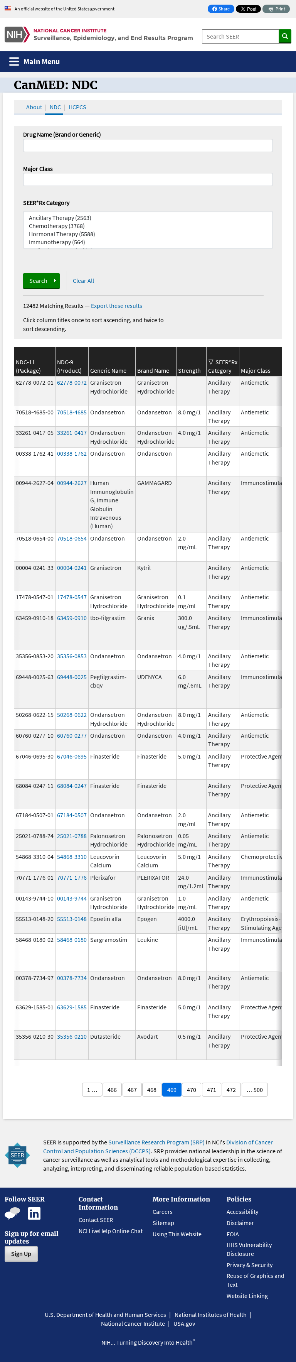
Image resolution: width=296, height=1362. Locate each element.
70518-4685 (72, 412)
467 (132, 1089)
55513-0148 (72, 919)
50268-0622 (72, 714)
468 (151, 1089)
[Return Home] (99, 34)
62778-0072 (72, 382)
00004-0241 (72, 567)
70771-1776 (72, 877)
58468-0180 (72, 939)
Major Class (38, 168)
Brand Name (153, 370)
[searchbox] (27, 178)
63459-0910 (72, 618)
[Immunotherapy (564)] (148, 242)
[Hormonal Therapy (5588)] (148, 234)
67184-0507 (72, 815)
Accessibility (242, 1211)
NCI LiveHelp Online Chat (111, 1231)
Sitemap (163, 1223)
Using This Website (177, 1234)
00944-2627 (72, 483)
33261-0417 (72, 432)
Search (38, 280)
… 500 (255, 1089)
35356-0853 (72, 656)
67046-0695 (72, 756)
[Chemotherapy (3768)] (148, 226)
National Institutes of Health (211, 1314)
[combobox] (148, 179)
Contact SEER (96, 1219)
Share (223, 9)
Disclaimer (240, 1223)
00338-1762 (72, 453)
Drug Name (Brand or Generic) (62, 134)
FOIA (233, 1234)
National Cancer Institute (133, 1323)
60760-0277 (72, 735)
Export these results (116, 305)
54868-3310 (72, 856)
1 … (92, 1089)
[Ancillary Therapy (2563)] (148, 218)
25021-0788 (72, 836)
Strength (189, 370)
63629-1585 (72, 1007)
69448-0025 (72, 677)
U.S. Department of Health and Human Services (105, 1314)
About (34, 107)
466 (112, 1089)
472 (231, 1089)
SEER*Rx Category (46, 202)
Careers (163, 1211)
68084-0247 (72, 785)
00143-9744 (72, 898)
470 (191, 1089)
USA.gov (184, 1323)
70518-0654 (72, 538)
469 (172, 1089)
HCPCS (77, 107)
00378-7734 (72, 978)
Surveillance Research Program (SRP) (156, 1142)
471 (211, 1089)
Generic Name (108, 370)
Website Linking (247, 1295)
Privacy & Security (249, 1265)
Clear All (83, 280)
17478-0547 (72, 597)
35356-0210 (72, 1036)
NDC (55, 107)
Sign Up (21, 1253)
